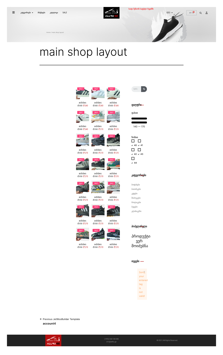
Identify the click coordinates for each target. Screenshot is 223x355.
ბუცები (134, 207)
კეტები (134, 194)
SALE (65, 13)
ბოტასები (135, 185)
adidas (82, 103)
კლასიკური (136, 211)
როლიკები (136, 202)
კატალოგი (54, 13)
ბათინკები (136, 189)
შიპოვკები (136, 198)
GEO (168, 13)
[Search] (144, 89)
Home (48, 32)
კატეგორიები (26, 13)
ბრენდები (41, 13)
